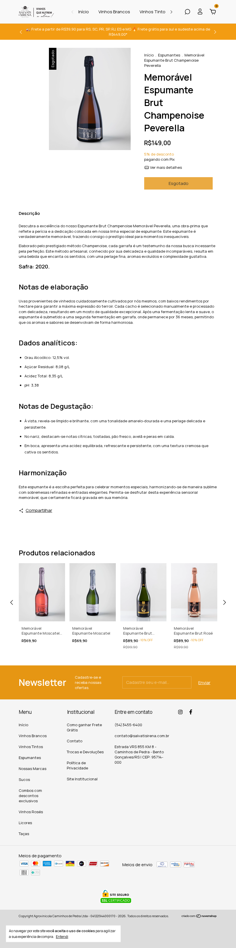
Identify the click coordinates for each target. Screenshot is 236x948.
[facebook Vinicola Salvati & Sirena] (190, 711)
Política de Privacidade (77, 765)
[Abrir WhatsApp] (221, 933)
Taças (24, 833)
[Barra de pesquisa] (187, 12)
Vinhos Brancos (114, 12)
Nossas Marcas (32, 768)
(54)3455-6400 (128, 724)
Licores (25, 822)
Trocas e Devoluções (85, 751)
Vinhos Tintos (154, 12)
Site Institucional (82, 779)
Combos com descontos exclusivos (30, 795)
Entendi (62, 936)
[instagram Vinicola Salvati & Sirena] (180, 711)
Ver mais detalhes (165, 167)
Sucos (24, 779)
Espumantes (169, 55)
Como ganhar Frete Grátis (84, 727)
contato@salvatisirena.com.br (142, 735)
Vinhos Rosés (31, 811)
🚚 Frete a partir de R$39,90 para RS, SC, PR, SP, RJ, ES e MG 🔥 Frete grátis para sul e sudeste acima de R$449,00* (118, 32)
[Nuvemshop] (199, 916)
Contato (74, 740)
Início (83, 12)
